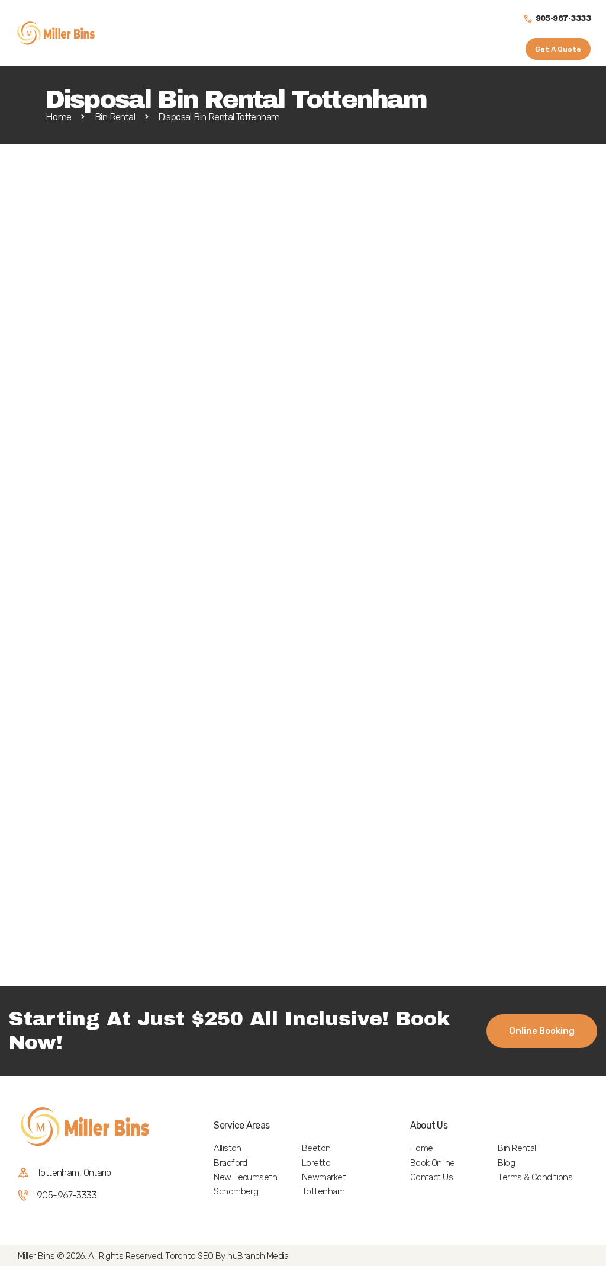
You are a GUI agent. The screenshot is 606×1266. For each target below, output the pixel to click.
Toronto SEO (189, 1256)
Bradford (230, 1163)
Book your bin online (56, 653)
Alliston (227, 1148)
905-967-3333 (66, 1195)
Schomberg (236, 1191)
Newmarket (324, 1177)
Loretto (316, 1163)
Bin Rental (115, 117)
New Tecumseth (245, 1177)
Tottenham (323, 1191)
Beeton (316, 1148)
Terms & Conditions (535, 1177)
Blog (506, 1163)
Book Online (432, 1163)
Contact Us (431, 1177)
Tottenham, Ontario (74, 1172)
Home (59, 117)
